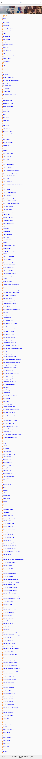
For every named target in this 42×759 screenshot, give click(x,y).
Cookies (9, 756)
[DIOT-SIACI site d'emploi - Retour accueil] (21, 2)
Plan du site (31, 757)
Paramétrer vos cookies (14, 757)
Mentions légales (3, 757)
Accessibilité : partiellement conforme (23, 757)
